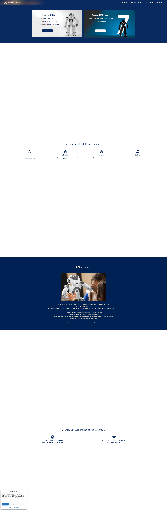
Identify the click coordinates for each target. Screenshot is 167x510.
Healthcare (102, 155)
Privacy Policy (16, 507)
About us (159, 2)
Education (65, 155)
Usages (132, 2)
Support (140, 2)
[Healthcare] (101, 151)
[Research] (29, 151)
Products (124, 2)
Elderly (137, 155)
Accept (5, 504)
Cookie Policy (10, 507)
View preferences (21, 504)
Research (29, 155)
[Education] (65, 151)
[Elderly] (137, 151)
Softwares (149, 2)
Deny (13, 504)
